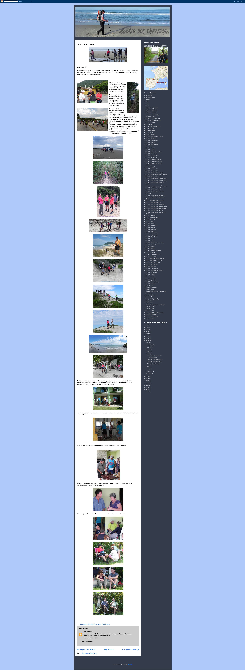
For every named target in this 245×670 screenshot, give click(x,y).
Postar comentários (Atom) (89, 653)
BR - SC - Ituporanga (151, 229)
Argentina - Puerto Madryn (152, 114)
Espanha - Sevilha (150, 295)
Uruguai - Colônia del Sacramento (154, 312)
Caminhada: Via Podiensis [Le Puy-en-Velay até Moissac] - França (155, 45)
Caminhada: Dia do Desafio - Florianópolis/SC (154, 356)
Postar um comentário (87, 641)
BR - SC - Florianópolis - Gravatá (154, 189)
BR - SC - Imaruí (150, 221)
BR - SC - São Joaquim (152, 264)
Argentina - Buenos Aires (152, 107)
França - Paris (149, 302)
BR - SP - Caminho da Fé (152, 282)
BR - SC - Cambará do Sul (152, 157)
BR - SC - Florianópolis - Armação (154, 173)
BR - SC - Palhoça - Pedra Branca (154, 242)
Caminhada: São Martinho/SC (155, 359)
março (149, 369)
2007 (147, 383)
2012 (147, 340)
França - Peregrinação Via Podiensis (155, 304)
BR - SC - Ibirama (150, 219)
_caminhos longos (150, 97)
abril (148, 366)
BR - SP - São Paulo (151, 284)
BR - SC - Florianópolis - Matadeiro (155, 200)
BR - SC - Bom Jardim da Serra (154, 152)
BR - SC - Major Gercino (152, 235)
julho (148, 349)
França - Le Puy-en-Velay (152, 299)
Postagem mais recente (86, 649)
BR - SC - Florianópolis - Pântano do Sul (156, 206)
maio (148, 354)
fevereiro (149, 371)
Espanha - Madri (150, 289)
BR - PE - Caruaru (150, 122)
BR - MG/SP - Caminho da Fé (153, 120)
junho (149, 351)
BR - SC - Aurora (150, 148)
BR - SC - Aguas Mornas (152, 140)
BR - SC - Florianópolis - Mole (153, 202)
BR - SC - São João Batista (153, 262)
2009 (147, 378)
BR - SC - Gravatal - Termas (153, 217)
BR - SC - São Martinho (152, 268)
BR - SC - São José (151, 266)
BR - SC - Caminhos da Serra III (154, 161)
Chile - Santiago (150, 286)
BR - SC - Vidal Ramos (152, 278)
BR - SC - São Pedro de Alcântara (154, 270)
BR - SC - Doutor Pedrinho (152, 169)
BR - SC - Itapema (150, 227)
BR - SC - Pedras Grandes (152, 245)
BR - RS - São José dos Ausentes (154, 136)
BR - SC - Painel (150, 239)
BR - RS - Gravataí (150, 134)
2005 (147, 387)
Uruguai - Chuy (150, 310)
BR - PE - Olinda (150, 124)
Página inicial (109, 649)
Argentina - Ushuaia (151, 116)
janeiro (149, 373)
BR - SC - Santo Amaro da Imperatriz (155, 258)
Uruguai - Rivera (150, 318)
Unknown (86, 631)
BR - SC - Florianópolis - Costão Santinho (156, 186)
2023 (147, 329)
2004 (147, 389)
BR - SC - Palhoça (150, 241)
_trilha (81, 624)
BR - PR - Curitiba (150, 130)
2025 (147, 325)
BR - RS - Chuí (149, 132)
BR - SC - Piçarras (150, 248)
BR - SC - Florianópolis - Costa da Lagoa (156, 180)
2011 (147, 343)
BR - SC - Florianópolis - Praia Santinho (99, 624)
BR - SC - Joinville (150, 231)
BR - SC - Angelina (150, 142)
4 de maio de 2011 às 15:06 (90, 638)
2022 (147, 331)
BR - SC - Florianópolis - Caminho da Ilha (156, 178)
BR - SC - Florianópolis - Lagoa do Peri (156, 195)
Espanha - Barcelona (151, 287)
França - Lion (149, 301)
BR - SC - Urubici (150, 274)
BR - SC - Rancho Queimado (153, 250)
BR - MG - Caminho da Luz (153, 118)
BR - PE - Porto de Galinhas (153, 126)
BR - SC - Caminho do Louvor (153, 159)
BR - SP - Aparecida (151, 280)
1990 (147, 392)
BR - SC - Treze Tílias (151, 272)
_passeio (148, 99)
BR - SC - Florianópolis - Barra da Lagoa (156, 174)
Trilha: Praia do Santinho (153, 364)
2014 (147, 336)
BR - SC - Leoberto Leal (152, 233)
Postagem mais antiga (130, 649)
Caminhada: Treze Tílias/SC (154, 361)
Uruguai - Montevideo (151, 314)
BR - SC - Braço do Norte (152, 155)
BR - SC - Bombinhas (151, 154)
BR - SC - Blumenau (151, 150)
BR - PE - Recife (150, 128)
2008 (147, 380)
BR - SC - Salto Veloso (151, 256)
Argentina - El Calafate (151, 109)
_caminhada (149, 95)
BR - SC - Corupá (150, 167)
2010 (147, 376)
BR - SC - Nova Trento (151, 237)
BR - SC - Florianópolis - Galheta (154, 188)
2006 (147, 385)
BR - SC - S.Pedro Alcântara (153, 254)
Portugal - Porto (150, 308)
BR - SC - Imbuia (150, 223)
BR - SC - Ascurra (150, 146)
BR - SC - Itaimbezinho (152, 225)
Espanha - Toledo (150, 297)
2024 (147, 327)
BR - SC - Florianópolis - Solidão (154, 210)
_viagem (148, 103)
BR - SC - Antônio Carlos (152, 144)
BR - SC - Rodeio (150, 252)
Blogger (130, 664)
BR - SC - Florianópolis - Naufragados (155, 204)
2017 (147, 334)
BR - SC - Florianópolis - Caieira (154, 176)
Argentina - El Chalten (151, 111)
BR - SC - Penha (150, 246)
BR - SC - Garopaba (151, 215)
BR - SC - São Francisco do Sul (154, 260)
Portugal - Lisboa (150, 306)
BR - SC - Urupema (151, 276)
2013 (147, 338)
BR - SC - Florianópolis (152, 171)
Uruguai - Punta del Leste (152, 316)
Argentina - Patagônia (151, 113)
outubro (149, 347)
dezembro (150, 345)
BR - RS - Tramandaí (151, 138)
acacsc (85, 624)
